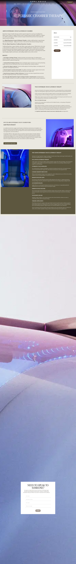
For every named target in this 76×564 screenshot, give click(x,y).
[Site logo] (38, 1)
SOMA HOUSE (31, 490)
